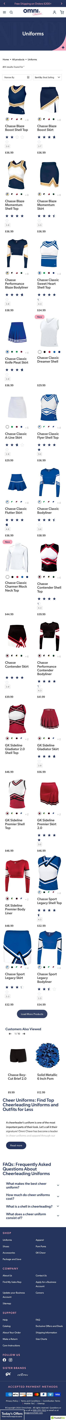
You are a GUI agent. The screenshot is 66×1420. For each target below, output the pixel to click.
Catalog (6, 1326)
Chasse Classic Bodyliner (48, 510)
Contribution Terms (51, 1401)
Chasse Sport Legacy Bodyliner (47, 978)
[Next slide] (61, 3)
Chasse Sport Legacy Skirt (15, 976)
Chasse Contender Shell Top (49, 587)
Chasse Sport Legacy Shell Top (49, 901)
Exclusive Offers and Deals (49, 1326)
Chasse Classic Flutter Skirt (16, 510)
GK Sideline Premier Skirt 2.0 (46, 824)
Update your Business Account (14, 1294)
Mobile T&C (29, 1403)
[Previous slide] (4, 3)
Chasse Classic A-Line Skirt (16, 435)
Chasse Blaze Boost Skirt (47, 128)
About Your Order (12, 1332)
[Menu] (4, 12)
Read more (16, 1145)
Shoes (6, 1246)
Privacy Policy (12, 1401)
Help (5, 1319)
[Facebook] (4, 1360)
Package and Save (12, 1259)
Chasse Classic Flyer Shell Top (48, 435)
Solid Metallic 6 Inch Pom (47, 1076)
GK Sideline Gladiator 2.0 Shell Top (15, 749)
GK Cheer (41, 1252)
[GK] (9, 1374)
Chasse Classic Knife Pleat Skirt (16, 360)
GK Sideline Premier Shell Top (15, 824)
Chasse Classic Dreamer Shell (48, 359)
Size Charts (41, 1338)
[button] (47, 77)
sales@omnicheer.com (33, 1413)
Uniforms (7, 1239)
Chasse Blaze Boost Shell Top (16, 128)
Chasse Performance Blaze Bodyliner (16, 283)
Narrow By (9, 77)
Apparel (40, 1239)
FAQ (38, 1319)
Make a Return (10, 1338)
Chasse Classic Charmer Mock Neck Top (16, 586)
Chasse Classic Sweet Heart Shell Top (48, 283)
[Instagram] (10, 1360)
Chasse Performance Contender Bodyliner (46, 668)
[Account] (54, 12)
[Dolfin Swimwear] (22, 1374)
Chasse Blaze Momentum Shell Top (14, 205)
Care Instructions (11, 1345)
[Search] (11, 12)
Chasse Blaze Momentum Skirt (47, 205)
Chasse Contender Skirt (17, 664)
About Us (7, 1275)
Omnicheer (26, 1408)
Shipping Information (46, 1332)
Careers (40, 1292)
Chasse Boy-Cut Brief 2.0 (17, 1076)
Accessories (9, 1252)
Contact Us (41, 1275)
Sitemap (7, 1303)
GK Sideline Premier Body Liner (15, 909)
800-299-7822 (39, 1410)
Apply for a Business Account (46, 1284)
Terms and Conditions (30, 1401)
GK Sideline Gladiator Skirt (48, 747)
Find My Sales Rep (12, 1281)
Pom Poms (41, 1246)
